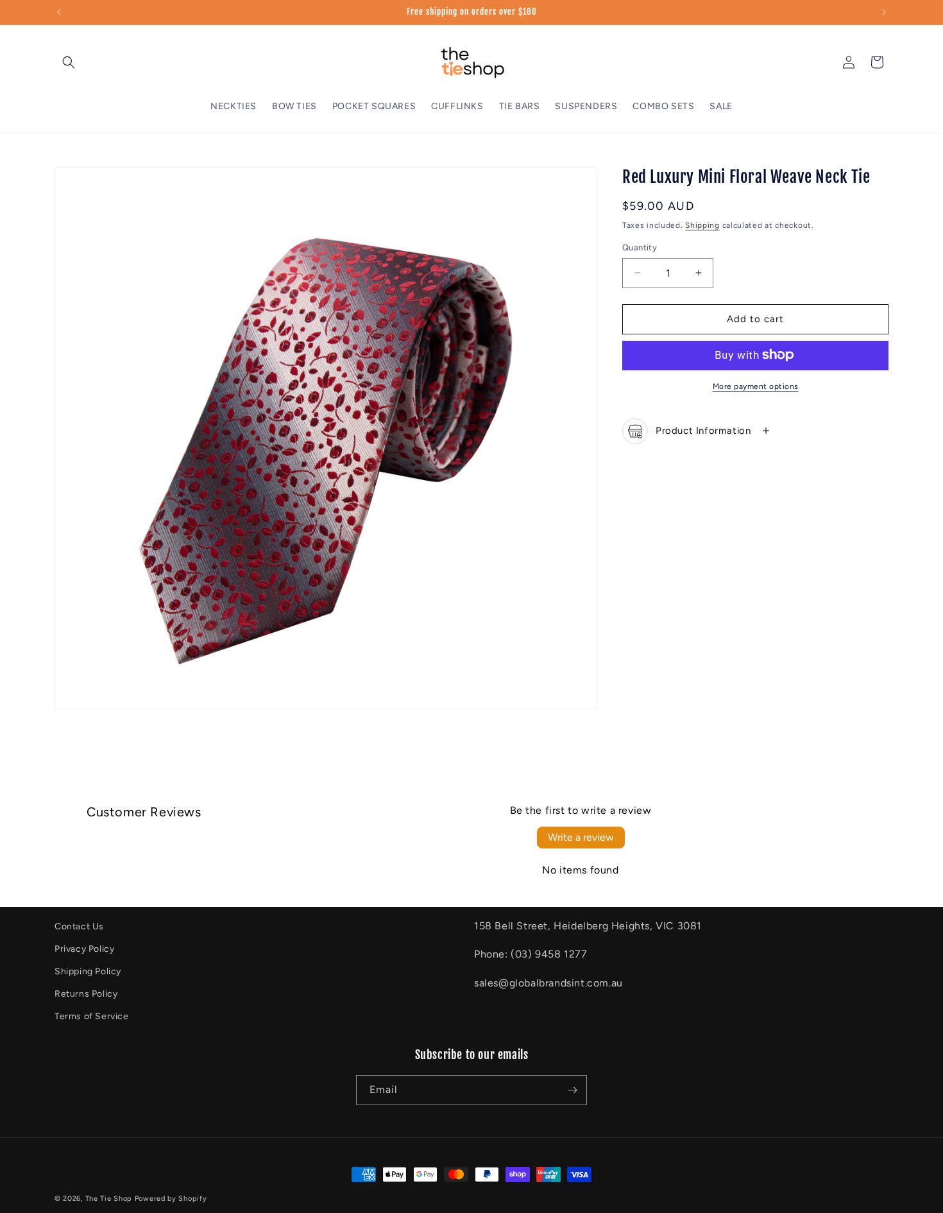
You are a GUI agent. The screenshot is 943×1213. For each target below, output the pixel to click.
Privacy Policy (84, 948)
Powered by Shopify (171, 1198)
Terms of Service (92, 1016)
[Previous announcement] (59, 12)
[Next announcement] (884, 12)
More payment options (756, 385)
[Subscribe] (572, 1090)
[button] (69, 62)
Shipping (702, 224)
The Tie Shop (108, 1198)
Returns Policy (86, 994)
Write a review (581, 837)
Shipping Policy (88, 971)
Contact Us (79, 926)
